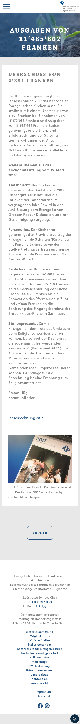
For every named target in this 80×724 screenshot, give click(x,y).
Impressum (43, 692)
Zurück (40, 533)
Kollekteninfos (39, 657)
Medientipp (40, 662)
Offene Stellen (40, 640)
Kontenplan (40, 679)
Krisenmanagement (39, 670)
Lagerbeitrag (39, 674)
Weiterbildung (40, 666)
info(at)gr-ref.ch (45, 606)
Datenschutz (43, 696)
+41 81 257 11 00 (42, 602)
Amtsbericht (39, 683)
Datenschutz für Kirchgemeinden (39, 649)
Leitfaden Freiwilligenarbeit (39, 653)
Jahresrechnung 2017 (25, 417)
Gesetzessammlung (39, 632)
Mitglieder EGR (40, 636)
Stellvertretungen (40, 644)
